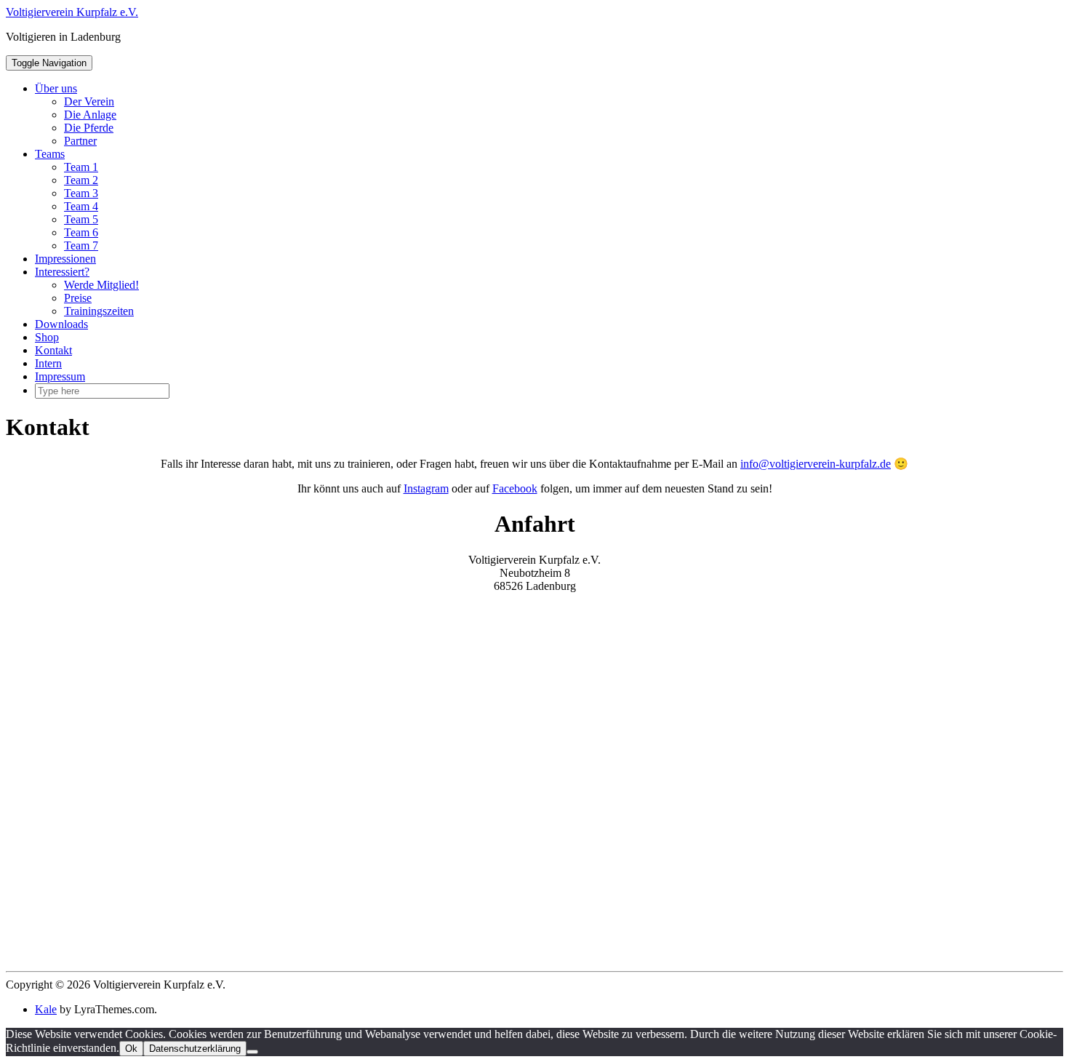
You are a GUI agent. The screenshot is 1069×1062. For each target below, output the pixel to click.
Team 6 (81, 232)
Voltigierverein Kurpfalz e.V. (72, 12)
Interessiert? (62, 272)
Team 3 (81, 193)
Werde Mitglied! (101, 285)
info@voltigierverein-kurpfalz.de (815, 464)
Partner (80, 141)
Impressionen (65, 258)
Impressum (60, 376)
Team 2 (81, 180)
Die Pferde (88, 127)
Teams (50, 154)
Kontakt (53, 350)
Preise (78, 298)
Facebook (514, 488)
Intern (48, 363)
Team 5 (81, 219)
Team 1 (81, 167)
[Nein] (252, 1052)
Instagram (426, 488)
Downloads (61, 324)
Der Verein (89, 101)
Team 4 (81, 206)
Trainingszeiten (99, 311)
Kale (46, 1009)
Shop (47, 337)
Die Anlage (90, 114)
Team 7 (81, 245)
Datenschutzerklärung (195, 1048)
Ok (131, 1048)
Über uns (56, 88)
